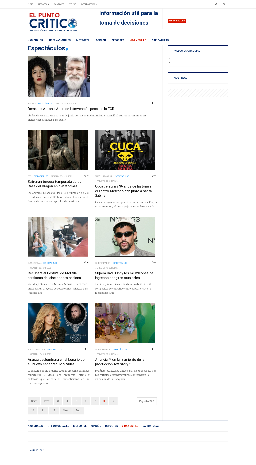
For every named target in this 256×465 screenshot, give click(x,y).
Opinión (101, 40)
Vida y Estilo (138, 40)
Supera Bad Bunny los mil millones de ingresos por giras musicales (124, 275)
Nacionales (35, 40)
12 (53, 410)
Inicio (30, 4)
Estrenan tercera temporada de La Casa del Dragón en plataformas (54, 184)
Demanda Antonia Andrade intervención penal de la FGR (71, 108)
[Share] (216, 4)
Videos (72, 4)
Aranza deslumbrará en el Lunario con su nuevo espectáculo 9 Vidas (57, 362)
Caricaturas (160, 40)
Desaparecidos (89, 4)
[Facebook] (174, 58)
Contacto (59, 4)
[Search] (224, 4)
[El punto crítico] (59, 22)
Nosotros (43, 4)
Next (65, 410)
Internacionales (59, 40)
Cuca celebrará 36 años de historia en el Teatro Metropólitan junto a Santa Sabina (124, 191)
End (78, 410)
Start (34, 401)
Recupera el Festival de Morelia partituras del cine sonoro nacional (55, 275)
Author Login (37, 450)
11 (43, 410)
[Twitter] (174, 62)
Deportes (117, 40)
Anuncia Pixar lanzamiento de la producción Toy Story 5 (119, 362)
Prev (46, 401)
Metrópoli (83, 40)
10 (32, 410)
